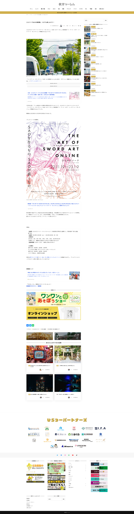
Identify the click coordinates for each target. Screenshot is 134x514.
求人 (86, 8)
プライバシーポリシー (30, 502)
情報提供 (28, 498)
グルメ (49, 8)
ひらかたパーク (36, 329)
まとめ (54, 8)
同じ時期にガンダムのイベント (53, 257)
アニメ (29, 329)
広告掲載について (29, 505)
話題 (80, 25)
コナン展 (41, 257)
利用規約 (28, 500)
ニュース (36, 8)
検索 (106, 20)
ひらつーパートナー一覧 (30, 471)
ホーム (31, 8)
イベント (75, 8)
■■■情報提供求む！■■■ (33, 286)
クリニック (69, 8)
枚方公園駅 (43, 329)
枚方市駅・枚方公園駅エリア (54, 329)
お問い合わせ (101, 8)
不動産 (91, 8)
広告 (96, 8)
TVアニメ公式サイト (35, 81)
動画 (63, 8)
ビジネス (81, 8)
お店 (59, 8)
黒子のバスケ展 (34, 257)
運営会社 (28, 504)
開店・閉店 (43, 8)
